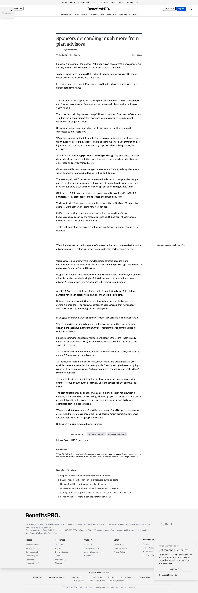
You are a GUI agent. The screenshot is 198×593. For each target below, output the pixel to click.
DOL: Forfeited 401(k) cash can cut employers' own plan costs (89, 480)
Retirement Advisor (34, 552)
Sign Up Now (176, 569)
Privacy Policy (119, 552)
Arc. (77, 587)
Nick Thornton (71, 50)
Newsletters (169, 9)
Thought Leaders (132, 2)
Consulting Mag (145, 577)
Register (181, 9)
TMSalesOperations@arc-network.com (80, 457)
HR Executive (79, 581)
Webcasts (72, 2)
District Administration (97, 581)
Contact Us (88, 556)
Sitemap (58, 563)
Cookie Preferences (128, 587)
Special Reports (32, 556)
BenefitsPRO (76, 577)
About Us (88, 545)
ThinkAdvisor (38, 577)
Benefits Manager (33, 548)
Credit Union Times (95, 577)
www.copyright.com (112, 454)
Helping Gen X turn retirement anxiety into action (83, 484)
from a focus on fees (129, 100)
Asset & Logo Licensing (94, 552)
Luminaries (30, 559)
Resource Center (107, 2)
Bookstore (119, 2)
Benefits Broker (32, 545)
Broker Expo (17, 9)
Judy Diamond (83, 2)
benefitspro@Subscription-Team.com (41, 533)
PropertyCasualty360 (57, 577)
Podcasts (63, 2)
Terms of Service (120, 548)
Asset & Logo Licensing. (128, 457)
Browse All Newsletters (168, 575)
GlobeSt (111, 577)
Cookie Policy (119, 545)
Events (58, 556)
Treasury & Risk (126, 577)
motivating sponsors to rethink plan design (92, 155)
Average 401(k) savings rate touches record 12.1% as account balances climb (96, 492)
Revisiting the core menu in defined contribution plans (85, 497)
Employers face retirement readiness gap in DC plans (85, 475)
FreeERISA (95, 2)
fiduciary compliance (71, 104)
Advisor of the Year (33, 563)
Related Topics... (77, 434)
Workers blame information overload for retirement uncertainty (90, 488)
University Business (117, 581)
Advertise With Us (91, 548)
